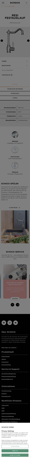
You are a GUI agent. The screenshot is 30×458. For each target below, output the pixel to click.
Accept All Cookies (15, 455)
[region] (15, 440)
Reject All (15, 450)
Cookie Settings (15, 446)
